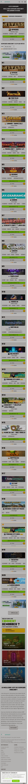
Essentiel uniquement (7, 780)
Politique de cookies (9, 778)
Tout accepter (16, 780)
